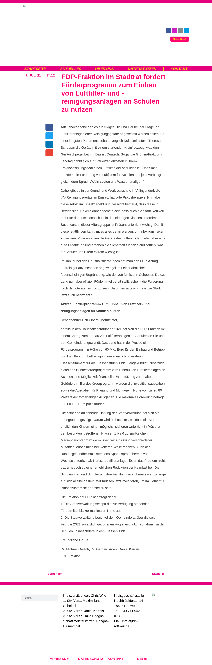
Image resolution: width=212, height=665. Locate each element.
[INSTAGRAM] (174, 30)
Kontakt (179, 69)
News (142, 659)
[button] (49, 127)
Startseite (35, 69)
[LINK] (180, 30)
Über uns (104, 69)
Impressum (59, 659)
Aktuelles (70, 69)
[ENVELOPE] (186, 30)
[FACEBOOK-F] (168, 30)
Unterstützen (142, 69)
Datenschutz (90, 659)
